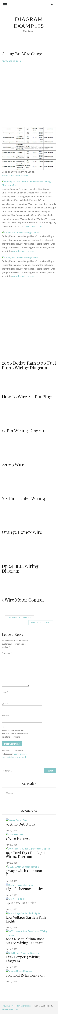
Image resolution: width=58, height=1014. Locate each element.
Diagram (9, 793)
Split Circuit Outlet (21, 903)
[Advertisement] (29, 94)
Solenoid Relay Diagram (25, 975)
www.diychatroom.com (23, 251)
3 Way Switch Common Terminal (24, 872)
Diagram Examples (29, 22)
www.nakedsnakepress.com (15, 175)
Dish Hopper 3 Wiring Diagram (23, 959)
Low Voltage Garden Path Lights (26, 919)
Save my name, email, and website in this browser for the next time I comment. (15, 733)
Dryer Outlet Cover (39, 623)
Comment (7, 653)
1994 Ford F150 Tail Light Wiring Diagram (25, 854)
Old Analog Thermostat (20, 618)
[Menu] (5, 4)
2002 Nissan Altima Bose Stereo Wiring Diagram (25, 940)
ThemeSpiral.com (10, 1009)
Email (5, 704)
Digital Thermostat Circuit (27, 888)
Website (5, 715)
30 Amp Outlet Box (20, 824)
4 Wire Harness (18, 838)
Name (5, 692)
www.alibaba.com (33, 226)
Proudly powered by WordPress (17, 1005)
